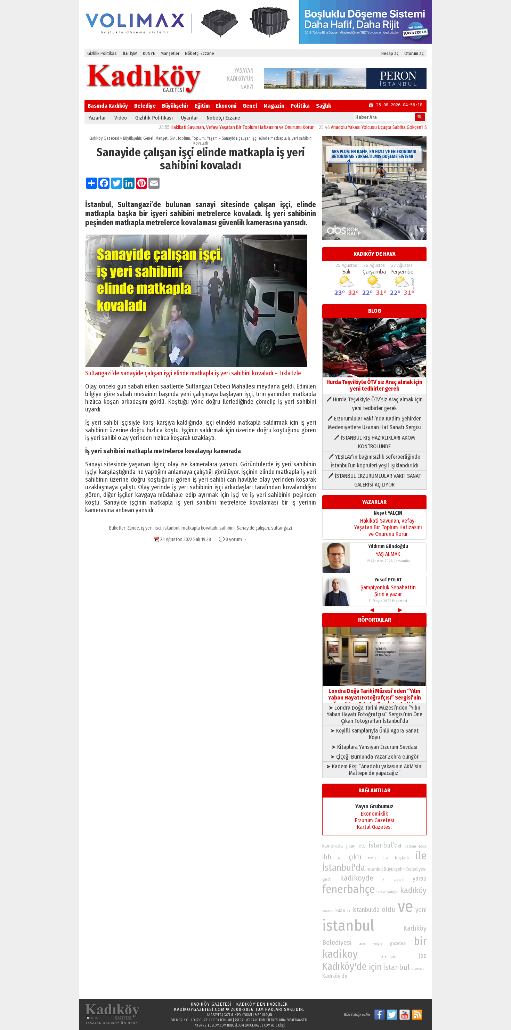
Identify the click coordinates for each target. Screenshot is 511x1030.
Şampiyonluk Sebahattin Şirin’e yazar (388, 590)
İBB (423, 956)
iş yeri (147, 528)
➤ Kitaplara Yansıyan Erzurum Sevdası (374, 747)
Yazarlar (97, 118)
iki (384, 879)
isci (158, 528)
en (348, 911)
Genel (250, 106)
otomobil (419, 968)
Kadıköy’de (334, 976)
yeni (421, 910)
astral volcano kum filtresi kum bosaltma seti (271, 1020)
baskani (399, 879)
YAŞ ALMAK (388, 554)
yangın (377, 944)
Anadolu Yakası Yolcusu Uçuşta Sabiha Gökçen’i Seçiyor (359, 127)
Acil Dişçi (278, 1025)
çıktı (355, 857)
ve (405, 906)
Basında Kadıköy (108, 106)
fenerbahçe (348, 889)
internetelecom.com (210, 1025)
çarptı (327, 879)
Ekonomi (226, 106)
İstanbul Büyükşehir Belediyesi (396, 869)
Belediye (145, 106)
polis (423, 846)
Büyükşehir (175, 106)
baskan (410, 846)
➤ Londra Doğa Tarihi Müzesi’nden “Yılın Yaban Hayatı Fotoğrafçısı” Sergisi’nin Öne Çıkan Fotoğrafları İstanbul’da (374, 714)
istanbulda (366, 910)
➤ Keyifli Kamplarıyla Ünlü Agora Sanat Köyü (374, 734)
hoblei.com (235, 1025)
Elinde (133, 528)
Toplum (198, 138)
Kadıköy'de (344, 966)
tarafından (388, 957)
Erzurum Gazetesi (374, 820)
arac (362, 944)
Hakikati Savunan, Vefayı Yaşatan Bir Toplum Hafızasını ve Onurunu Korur (216, 127)
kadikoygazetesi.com (199, 1009)
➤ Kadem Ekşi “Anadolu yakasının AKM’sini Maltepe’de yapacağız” (374, 769)
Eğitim (202, 106)
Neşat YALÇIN (388, 513)
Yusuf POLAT (388, 580)
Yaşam (212, 138)
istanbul (171, 528)
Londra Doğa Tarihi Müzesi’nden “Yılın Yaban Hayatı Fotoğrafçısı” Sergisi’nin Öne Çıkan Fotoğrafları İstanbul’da (374, 698)
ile (421, 855)
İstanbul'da (343, 867)
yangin (392, 891)
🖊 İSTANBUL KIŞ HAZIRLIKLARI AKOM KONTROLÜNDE (374, 442)
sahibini (227, 528)
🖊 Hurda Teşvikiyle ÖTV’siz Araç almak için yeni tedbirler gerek (374, 403)
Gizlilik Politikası (102, 53)
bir (420, 941)
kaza (340, 910)
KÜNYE (149, 53)
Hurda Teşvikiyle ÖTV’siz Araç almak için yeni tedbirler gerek (374, 385)
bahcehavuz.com (257, 1025)
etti (362, 846)
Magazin (273, 106)
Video (120, 118)
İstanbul (396, 967)
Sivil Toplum (180, 138)
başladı (402, 857)
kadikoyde (356, 878)
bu (340, 858)
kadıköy (413, 890)
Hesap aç (390, 53)
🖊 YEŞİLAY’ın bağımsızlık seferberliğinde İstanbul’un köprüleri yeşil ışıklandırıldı (374, 461)
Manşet (161, 138)
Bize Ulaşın (263, 1015)
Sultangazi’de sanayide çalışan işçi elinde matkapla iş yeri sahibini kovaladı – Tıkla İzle (193, 373)
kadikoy (340, 954)
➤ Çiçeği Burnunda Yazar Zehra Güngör (374, 756)
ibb (326, 857)
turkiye (381, 892)
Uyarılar (189, 118)
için (375, 967)
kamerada (332, 846)
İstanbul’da (385, 845)
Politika (300, 106)
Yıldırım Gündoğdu (388, 546)
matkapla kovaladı (199, 528)
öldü (388, 909)
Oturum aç (414, 53)
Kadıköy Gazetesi (104, 138)
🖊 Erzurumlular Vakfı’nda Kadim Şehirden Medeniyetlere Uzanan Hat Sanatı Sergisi (374, 423)
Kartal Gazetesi (374, 827)
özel (385, 858)
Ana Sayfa (214, 1015)
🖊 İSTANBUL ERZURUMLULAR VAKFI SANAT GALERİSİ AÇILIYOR (374, 480)
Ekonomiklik (374, 813)
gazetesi (398, 943)
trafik (372, 858)
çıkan (351, 846)
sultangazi (281, 528)
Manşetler (170, 53)
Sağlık (323, 106)
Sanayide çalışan (253, 528)
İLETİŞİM (130, 53)
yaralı (420, 878)
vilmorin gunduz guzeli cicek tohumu (201, 1020)
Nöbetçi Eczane (199, 53)
